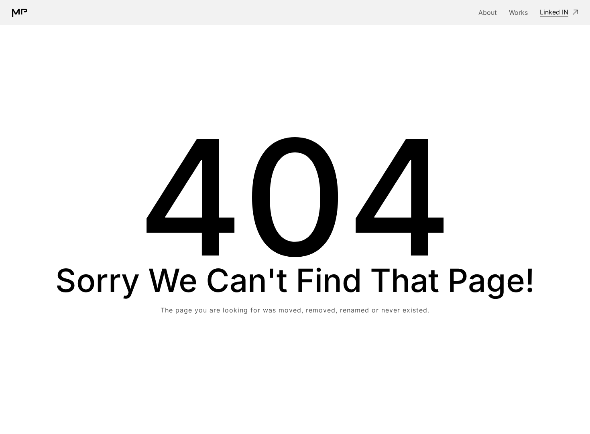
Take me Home (295, 342)
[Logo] (19, 13)
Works (518, 12)
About (487, 12)
